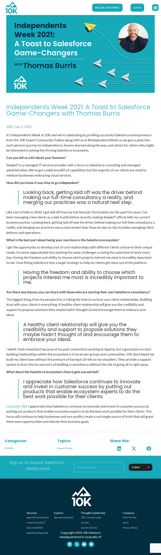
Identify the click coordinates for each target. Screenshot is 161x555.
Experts (59, 513)
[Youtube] (84, 544)
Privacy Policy (130, 527)
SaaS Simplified (35, 527)
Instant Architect (36, 522)
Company (128, 513)
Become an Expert (63, 517)
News (126, 522)
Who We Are (129, 517)
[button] (155, 7)
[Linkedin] (69, 544)
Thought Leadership (93, 513)
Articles (9, 448)
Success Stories (89, 527)
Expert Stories (65, 448)
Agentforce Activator (38, 517)
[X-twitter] (77, 544)
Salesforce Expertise (37, 532)
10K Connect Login (91, 517)
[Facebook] (91, 544)
